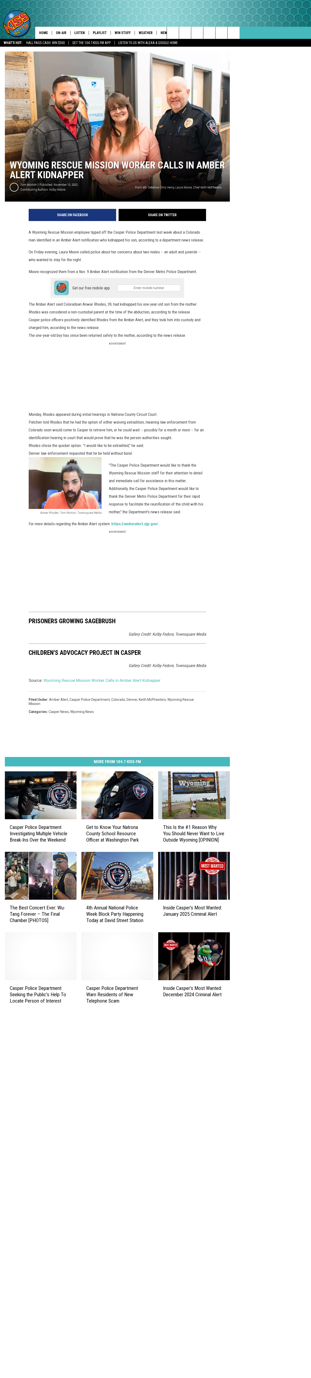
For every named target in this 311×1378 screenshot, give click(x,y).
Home (43, 33)
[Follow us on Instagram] (209, 33)
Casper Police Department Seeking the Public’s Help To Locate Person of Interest (38, 994)
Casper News (59, 712)
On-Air (61, 33)
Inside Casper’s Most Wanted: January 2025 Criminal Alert (192, 911)
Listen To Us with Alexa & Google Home (148, 43)
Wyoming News (82, 712)
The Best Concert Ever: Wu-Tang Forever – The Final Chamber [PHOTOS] (37, 914)
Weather (146, 33)
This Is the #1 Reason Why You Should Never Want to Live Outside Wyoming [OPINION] (193, 833)
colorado (118, 700)
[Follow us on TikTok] (221, 33)
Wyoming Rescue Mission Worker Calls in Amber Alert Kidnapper (102, 680)
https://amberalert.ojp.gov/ (134, 523)
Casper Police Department (89, 700)
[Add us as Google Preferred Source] (185, 33)
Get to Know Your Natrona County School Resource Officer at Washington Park (112, 833)
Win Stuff (123, 33)
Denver (132, 700)
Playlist (100, 33)
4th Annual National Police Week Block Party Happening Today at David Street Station (114, 914)
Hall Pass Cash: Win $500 (45, 43)
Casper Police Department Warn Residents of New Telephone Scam (112, 994)
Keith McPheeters (152, 700)
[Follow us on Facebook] (197, 33)
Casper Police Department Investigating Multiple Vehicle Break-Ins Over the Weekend (38, 833)
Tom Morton (28, 185)
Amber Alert (58, 700)
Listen (79, 33)
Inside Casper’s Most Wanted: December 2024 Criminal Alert (192, 991)
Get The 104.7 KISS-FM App (91, 43)
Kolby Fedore (57, 189)
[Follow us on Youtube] (234, 33)
